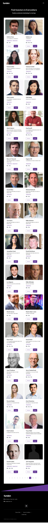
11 (35, 477)
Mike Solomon (30, 220)
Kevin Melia (29, 339)
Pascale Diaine (10, 401)
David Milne (10, 189)
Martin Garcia (10, 311)
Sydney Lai (29, 37)
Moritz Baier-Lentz (31, 311)
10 (32, 477)
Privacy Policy (17, 512)
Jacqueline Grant (11, 251)
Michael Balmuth (30, 189)
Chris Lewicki (10, 97)
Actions (9, 46)
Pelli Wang (29, 97)
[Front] (7, 495)
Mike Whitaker (30, 282)
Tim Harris (9, 220)
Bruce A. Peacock (11, 159)
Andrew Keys (10, 37)
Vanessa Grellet (30, 66)
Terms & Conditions (26, 512)
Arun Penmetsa (30, 401)
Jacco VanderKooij (31, 370)
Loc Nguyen (10, 282)
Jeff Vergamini (30, 461)
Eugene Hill (29, 159)
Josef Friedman (11, 370)
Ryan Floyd (10, 339)
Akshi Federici (10, 128)
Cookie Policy (24, 514)
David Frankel (10, 461)
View (16, 46)
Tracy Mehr (29, 430)
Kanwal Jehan (10, 66)
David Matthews (30, 251)
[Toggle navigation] (43, 3)
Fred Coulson (10, 430)
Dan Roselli (29, 128)
